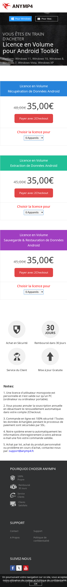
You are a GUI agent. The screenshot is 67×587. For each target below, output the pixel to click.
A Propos (15, 537)
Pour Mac (46, 18)
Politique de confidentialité (41, 539)
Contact (14, 531)
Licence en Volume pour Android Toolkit (31, 47)
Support (38, 531)
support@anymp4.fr (21, 451)
